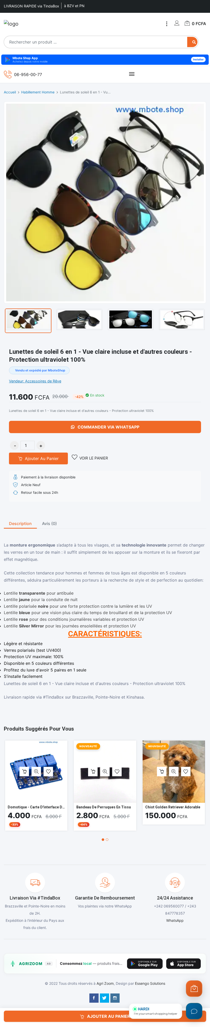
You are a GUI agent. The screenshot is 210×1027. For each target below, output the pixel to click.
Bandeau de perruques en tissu (103, 807)
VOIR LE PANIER (93, 458)
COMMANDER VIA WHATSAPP (108, 427)
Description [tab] (20, 523)
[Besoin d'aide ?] (194, 1011)
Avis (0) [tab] (49, 523)
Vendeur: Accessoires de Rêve (35, 381)
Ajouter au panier (41, 458)
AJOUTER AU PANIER (108, 1016)
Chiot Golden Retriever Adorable (172, 807)
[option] (28, 320)
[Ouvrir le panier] (194, 988)
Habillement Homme (38, 92)
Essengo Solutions (150, 983)
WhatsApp (175, 920)
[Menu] (167, 24)
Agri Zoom (105, 983)
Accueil (10, 92)
